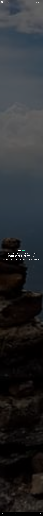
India (23, 250)
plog (19, 250)
